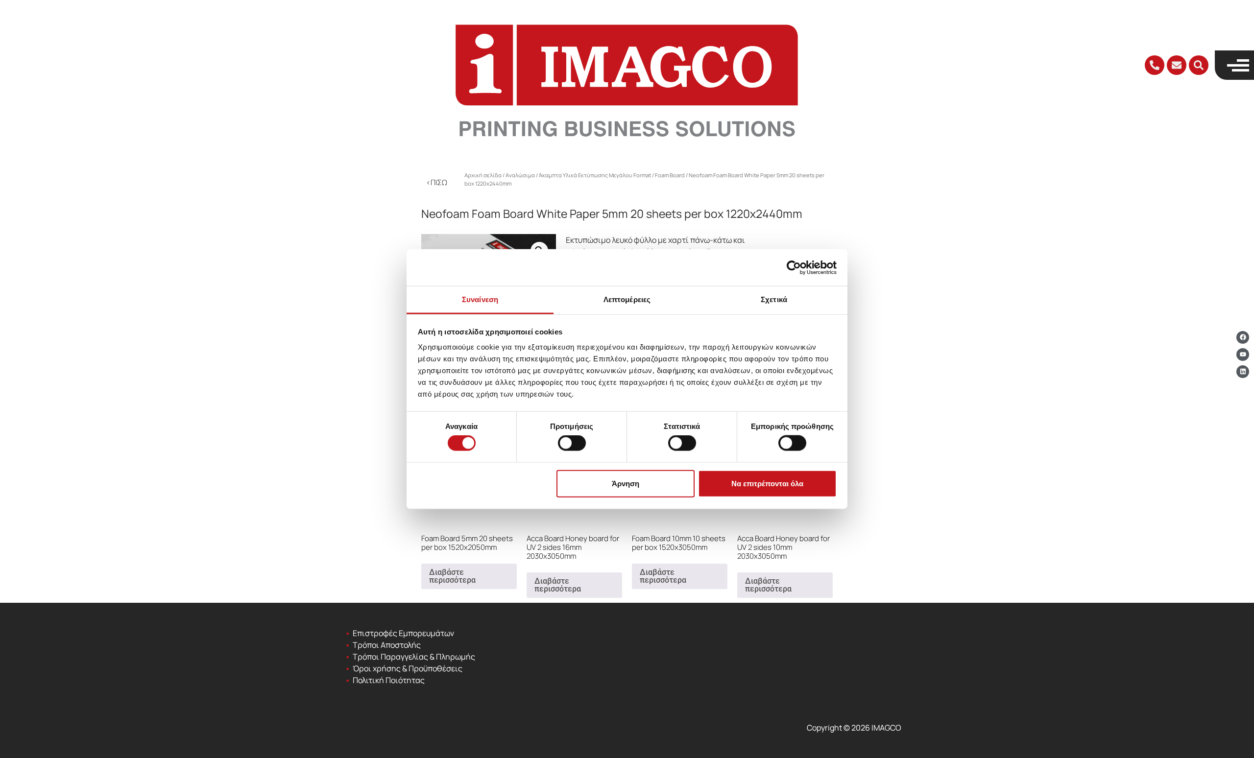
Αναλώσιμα (520, 175)
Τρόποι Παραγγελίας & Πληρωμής (414, 656)
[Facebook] (1242, 337)
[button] (1198, 65)
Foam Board (670, 175)
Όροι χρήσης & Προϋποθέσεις (407, 668)
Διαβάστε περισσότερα (452, 576)
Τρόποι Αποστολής (387, 645)
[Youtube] (1242, 354)
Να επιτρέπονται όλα (767, 483)
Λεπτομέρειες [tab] (627, 299)
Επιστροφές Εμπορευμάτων (403, 633)
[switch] (572, 443)
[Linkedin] (1242, 371)
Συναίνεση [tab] (480, 299)
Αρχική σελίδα (483, 175)
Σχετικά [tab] (774, 299)
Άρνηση (625, 483)
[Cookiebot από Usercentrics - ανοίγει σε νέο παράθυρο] (794, 267)
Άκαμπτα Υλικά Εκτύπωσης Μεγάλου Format (595, 175)
